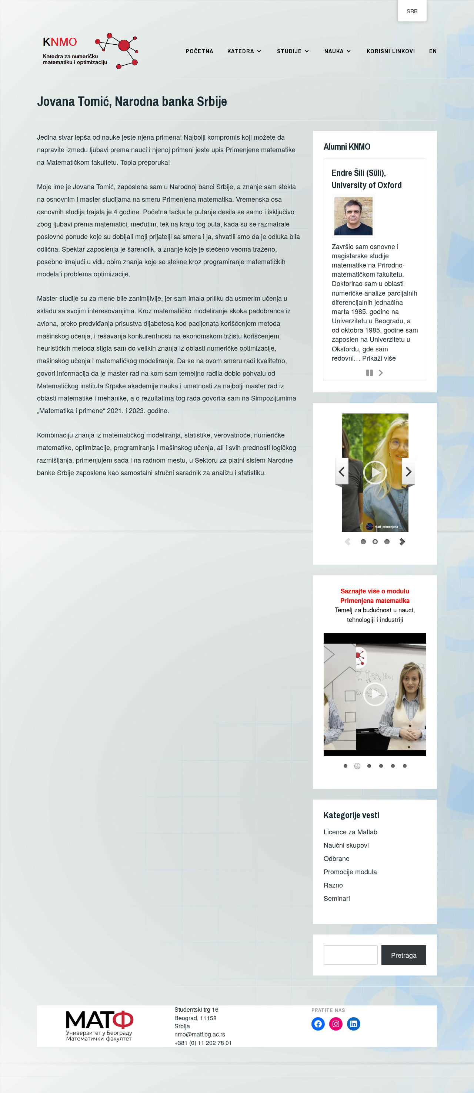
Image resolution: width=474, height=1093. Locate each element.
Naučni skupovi (346, 844)
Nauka (334, 51)
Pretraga (404, 955)
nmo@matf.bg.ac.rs (199, 1034)
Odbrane (337, 858)
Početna (199, 51)
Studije (289, 51)
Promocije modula (350, 871)
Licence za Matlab (350, 831)
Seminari (337, 898)
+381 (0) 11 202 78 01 (203, 1042)
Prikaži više (379, 357)
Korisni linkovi (391, 51)
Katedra (240, 51)
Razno (333, 884)
